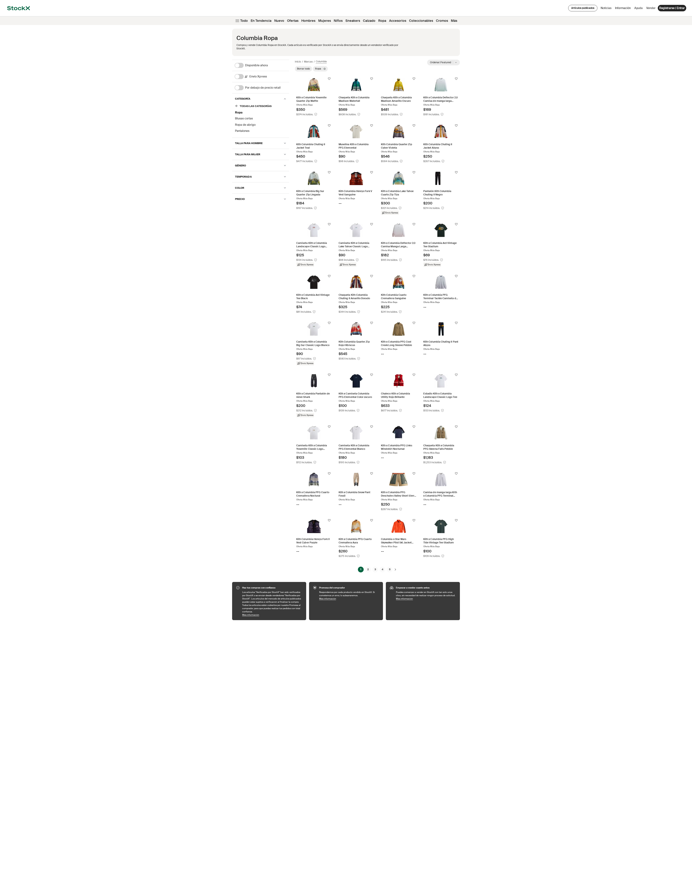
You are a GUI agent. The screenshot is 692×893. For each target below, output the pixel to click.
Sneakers (352, 21)
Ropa (382, 21)
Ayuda (638, 8)
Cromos (442, 21)
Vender (651, 8)
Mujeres (324, 21)
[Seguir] (329, 78)
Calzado (369, 21)
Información (623, 9)
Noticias (606, 8)
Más (454, 21)
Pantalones (242, 131)
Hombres (308, 21)
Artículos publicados (582, 8)
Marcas (308, 61)
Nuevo (279, 21)
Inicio (298, 61)
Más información (272, 614)
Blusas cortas (244, 118)
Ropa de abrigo (245, 125)
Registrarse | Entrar (672, 8)
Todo (244, 21)
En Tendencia (261, 21)
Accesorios (397, 21)
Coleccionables (421, 21)
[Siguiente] (395, 569)
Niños (338, 21)
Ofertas (292, 21)
